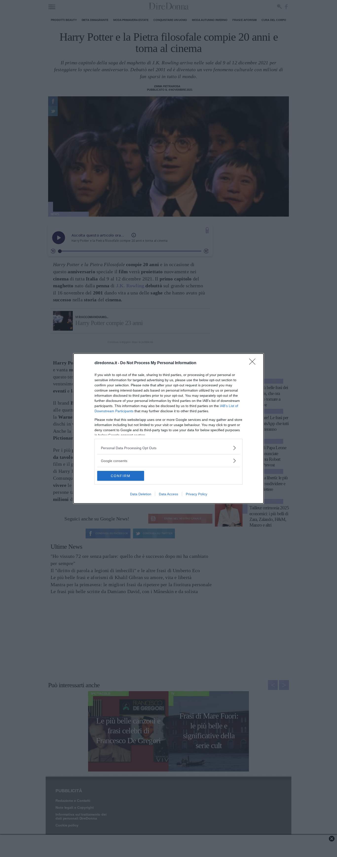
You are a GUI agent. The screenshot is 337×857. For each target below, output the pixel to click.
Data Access (168, 494)
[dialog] (168, 428)
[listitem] (168, 447)
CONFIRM (121, 476)
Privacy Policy (196, 494)
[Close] (254, 363)
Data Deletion (140, 494)
